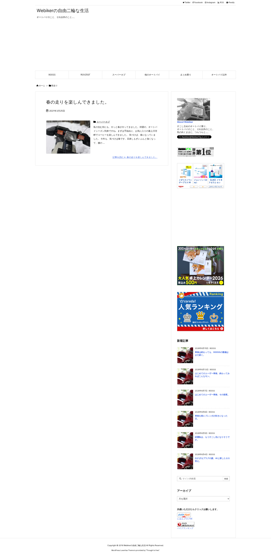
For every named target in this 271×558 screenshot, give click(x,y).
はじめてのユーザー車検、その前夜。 (212, 394)
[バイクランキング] (185, 524)
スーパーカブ (103, 121)
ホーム (42, 85)
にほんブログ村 (184, 518)
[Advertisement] (135, 47)
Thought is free (152, 550)
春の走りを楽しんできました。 (77, 102)
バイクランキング (185, 528)
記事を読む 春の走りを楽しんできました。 (135, 157)
